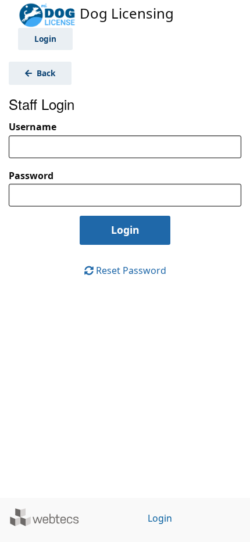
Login (45, 38)
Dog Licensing (125, 13)
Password (31, 175)
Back (44, 73)
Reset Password (130, 270)
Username (32, 126)
